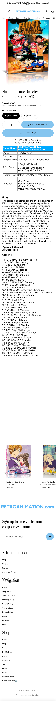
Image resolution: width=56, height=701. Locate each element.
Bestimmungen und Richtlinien (28, 695)
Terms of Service (9, 596)
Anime (37, 18)
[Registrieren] (50, 536)
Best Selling (28, 18)
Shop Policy (6, 591)
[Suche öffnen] (9, 11)
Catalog (5, 564)
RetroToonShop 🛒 (9, 681)
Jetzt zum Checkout (28, 133)
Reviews (5, 620)
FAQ (4, 624)
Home (4, 18)
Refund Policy (7, 604)
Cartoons (46, 18)
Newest (18, 18)
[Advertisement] (28, 411)
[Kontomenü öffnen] (46, 11)
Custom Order (8, 608)
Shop (11, 18)
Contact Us (6, 616)
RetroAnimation (31, 691)
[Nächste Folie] (51, 468)
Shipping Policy (8, 600)
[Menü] (3, 11)
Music (4, 672)
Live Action (6, 668)
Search (5, 568)
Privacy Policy (7, 612)
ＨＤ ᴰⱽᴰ (5, 664)
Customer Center (9, 572)
